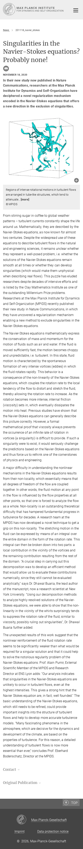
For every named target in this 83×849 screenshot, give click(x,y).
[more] (25, 199)
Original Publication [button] (20, 783)
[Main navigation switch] (76, 10)
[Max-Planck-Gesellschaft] (24, 820)
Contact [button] (10, 770)
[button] (76, 181)
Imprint (20, 831)
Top (74, 803)
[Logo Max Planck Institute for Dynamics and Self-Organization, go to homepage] (34, 9)
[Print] (6, 68)
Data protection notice (52, 831)
